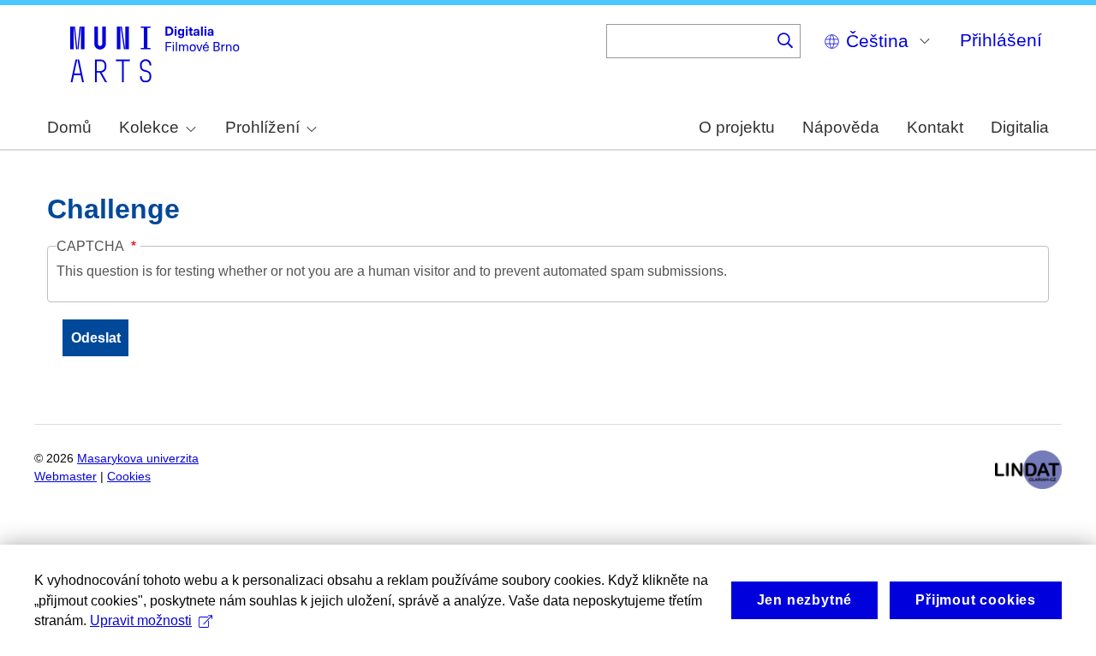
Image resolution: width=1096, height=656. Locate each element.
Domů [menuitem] (69, 127)
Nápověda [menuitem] (840, 127)
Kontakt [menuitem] (935, 127)
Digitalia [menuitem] (1020, 127)
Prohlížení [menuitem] (262, 127)
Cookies (129, 476)
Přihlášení (1001, 40)
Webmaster (65, 476)
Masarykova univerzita (138, 458)
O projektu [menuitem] (737, 127)
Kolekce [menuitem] (149, 127)
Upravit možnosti (141, 620)
